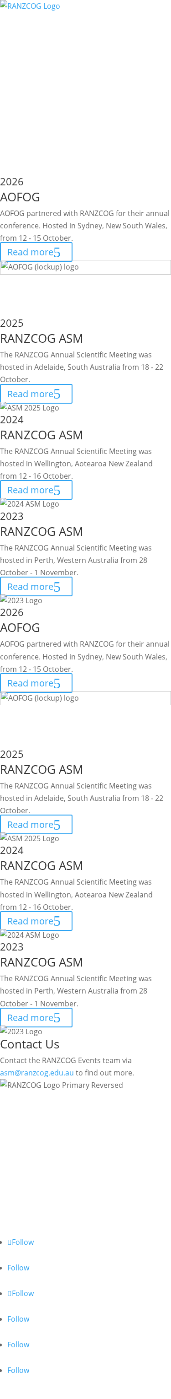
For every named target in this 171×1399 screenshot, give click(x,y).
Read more (30, 252)
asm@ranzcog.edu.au (37, 1073)
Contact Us (30, 164)
